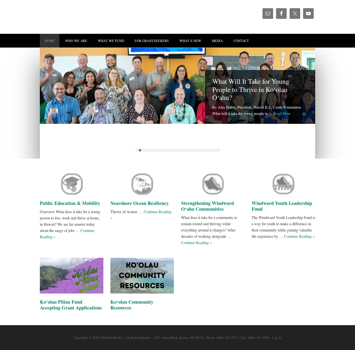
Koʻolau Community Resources (131, 304)
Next (307, 150)
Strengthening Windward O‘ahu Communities (207, 206)
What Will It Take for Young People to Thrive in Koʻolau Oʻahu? (250, 89)
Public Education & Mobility (70, 203)
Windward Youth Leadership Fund (282, 206)
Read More (282, 113)
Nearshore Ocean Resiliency (139, 203)
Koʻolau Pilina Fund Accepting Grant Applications (71, 304)
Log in (276, 337)
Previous (294, 150)
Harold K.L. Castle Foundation (81, 17)
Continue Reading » (196, 242)
